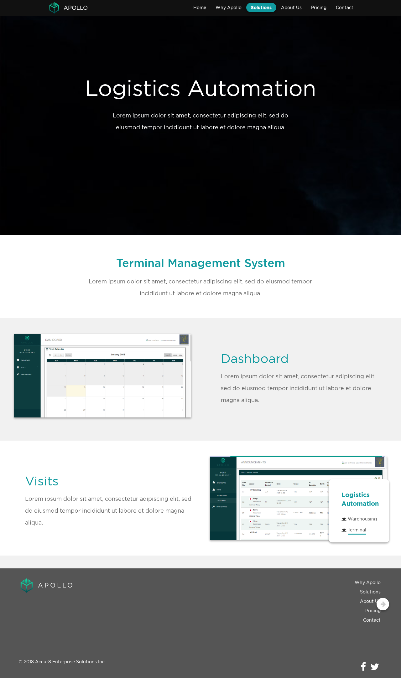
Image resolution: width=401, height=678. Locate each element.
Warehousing (362, 518)
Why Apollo (229, 7)
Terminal (357, 529)
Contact (344, 7)
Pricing (318, 7)
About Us (291, 7)
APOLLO (76, 8)
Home (199, 7)
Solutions (261, 7)
